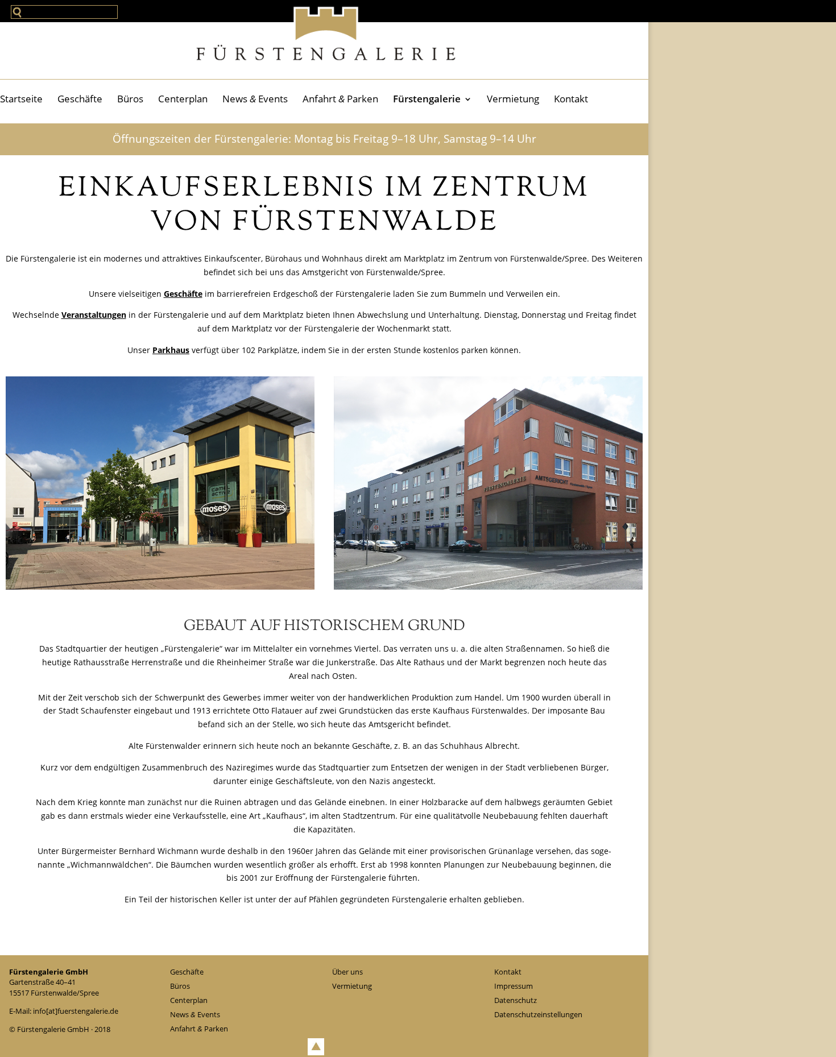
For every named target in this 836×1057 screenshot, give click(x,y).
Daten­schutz (515, 1000)
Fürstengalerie (427, 98)
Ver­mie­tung (513, 98)
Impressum (513, 986)
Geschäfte (79, 98)
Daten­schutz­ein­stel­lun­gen (538, 1014)
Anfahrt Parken (340, 98)
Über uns (347, 972)
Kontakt (571, 98)
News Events (255, 98)
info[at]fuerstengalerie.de (75, 1011)
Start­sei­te (21, 98)
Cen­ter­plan (183, 98)
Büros (130, 98)
